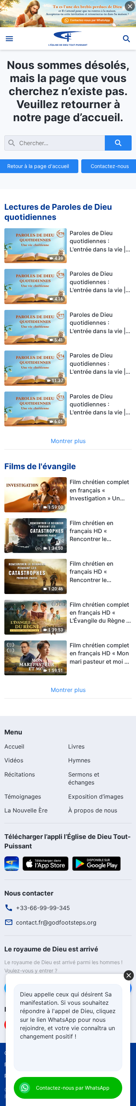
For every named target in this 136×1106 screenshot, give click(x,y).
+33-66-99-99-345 (43, 908)
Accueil (14, 746)
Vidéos (13, 760)
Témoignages (22, 796)
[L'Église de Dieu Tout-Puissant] (68, 38)
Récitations (19, 774)
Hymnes (79, 760)
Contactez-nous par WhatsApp (73, 1088)
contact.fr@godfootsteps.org (56, 922)
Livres (76, 746)
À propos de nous (92, 810)
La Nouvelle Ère (26, 810)
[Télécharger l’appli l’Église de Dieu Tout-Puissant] (11, 863)
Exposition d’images (95, 796)
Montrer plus (68, 441)
